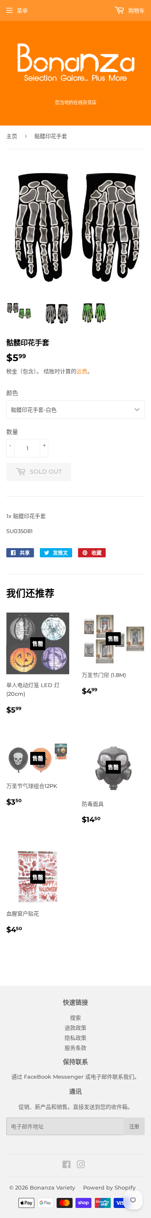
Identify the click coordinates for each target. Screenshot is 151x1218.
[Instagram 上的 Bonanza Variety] (81, 1165)
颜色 (12, 393)
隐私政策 (75, 1037)
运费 (81, 371)
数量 (12, 432)
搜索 (75, 1017)
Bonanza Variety (52, 1187)
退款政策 (75, 1027)
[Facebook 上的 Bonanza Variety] (66, 1165)
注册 (134, 1126)
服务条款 (75, 1047)
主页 (11, 136)
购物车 (136, 10)
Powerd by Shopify (109, 1187)
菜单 (22, 10)
